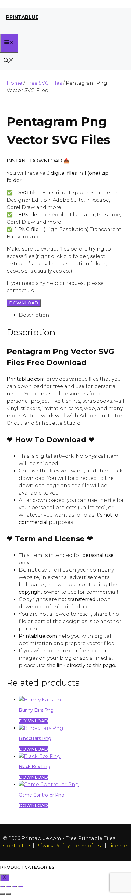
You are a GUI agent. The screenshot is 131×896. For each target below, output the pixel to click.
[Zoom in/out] (2, 886)
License (117, 846)
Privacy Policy (52, 846)
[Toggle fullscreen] (8, 886)
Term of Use (89, 846)
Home (14, 83)
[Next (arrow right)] (8, 894)
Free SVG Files (44, 83)
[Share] (14, 886)
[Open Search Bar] (8, 61)
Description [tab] (34, 315)
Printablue (22, 17)
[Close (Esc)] (20, 886)
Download (23, 303)
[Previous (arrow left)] (2, 894)
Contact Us (17, 846)
